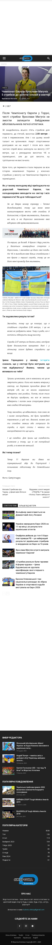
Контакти (17, 938)
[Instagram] (26, 926)
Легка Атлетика (11, 935)
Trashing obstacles (38, 935)
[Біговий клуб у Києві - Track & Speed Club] (26, 233)
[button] (48, 58)
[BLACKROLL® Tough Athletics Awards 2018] (8, 814)
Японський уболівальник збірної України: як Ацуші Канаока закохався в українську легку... (32, 745)
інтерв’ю (45, 360)
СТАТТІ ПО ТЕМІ (10, 506)
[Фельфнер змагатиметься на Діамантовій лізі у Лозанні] (8, 515)
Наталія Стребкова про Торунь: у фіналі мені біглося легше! (14, 492)
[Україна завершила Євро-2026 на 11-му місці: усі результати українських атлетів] (8, 526)
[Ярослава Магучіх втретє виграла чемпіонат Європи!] (8, 553)
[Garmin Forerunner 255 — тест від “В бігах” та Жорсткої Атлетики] (8, 771)
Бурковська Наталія (9, 98)
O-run (27, 935)
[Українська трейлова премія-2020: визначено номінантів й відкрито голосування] (8, 790)
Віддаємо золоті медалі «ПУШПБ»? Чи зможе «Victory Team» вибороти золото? (39, 493)
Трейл (21, 935)
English (35, 938)
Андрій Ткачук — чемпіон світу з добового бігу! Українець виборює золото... (30, 758)
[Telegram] (32, 926)
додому (4, 64)
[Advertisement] (26, 27)
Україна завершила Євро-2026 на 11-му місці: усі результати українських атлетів (32, 527)
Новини (4, 88)
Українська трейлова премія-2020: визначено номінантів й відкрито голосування (30, 789)
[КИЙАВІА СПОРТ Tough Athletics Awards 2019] (8, 802)
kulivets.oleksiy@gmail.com (33, 909)
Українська (27, 938)
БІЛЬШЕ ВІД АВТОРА (27, 506)
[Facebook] (19, 926)
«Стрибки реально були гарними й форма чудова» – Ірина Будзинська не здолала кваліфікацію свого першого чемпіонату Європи (32, 567)
